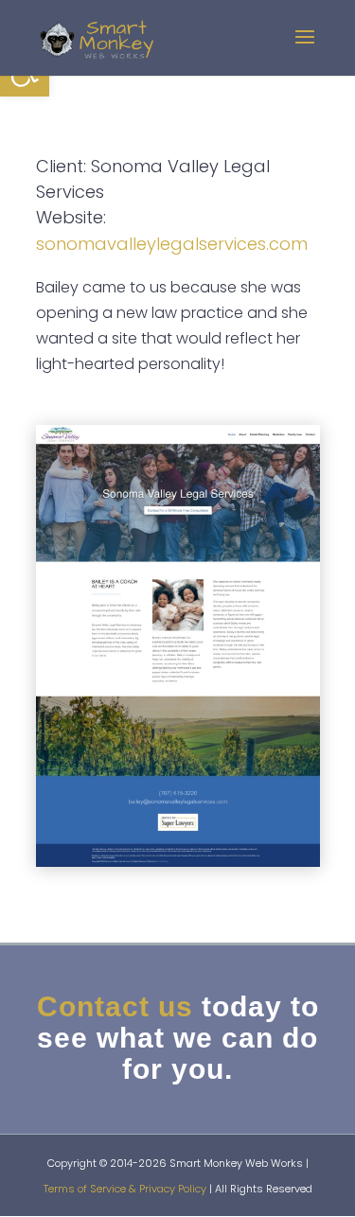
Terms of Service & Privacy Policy (125, 1188)
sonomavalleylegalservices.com (172, 244)
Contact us (115, 1006)
